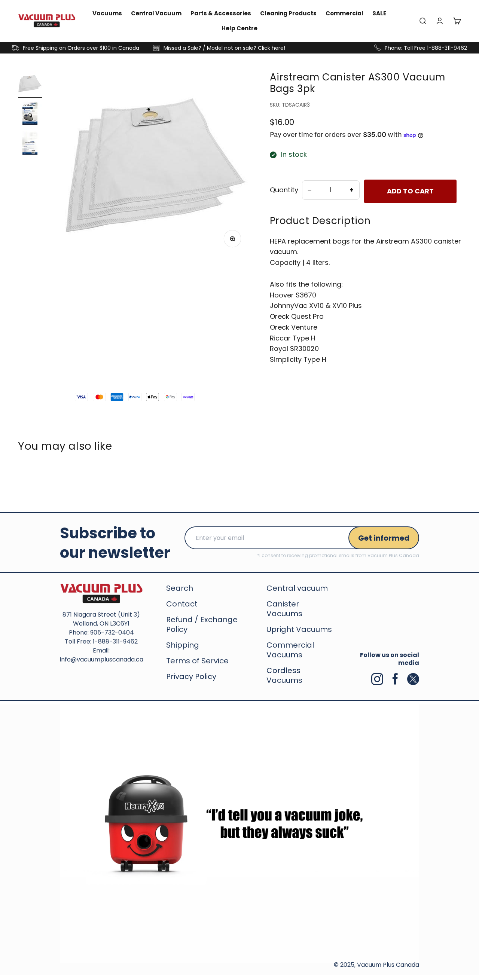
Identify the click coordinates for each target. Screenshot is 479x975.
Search (179, 588)
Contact (182, 604)
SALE (379, 13)
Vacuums (107, 13)
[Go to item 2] (30, 114)
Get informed (383, 538)
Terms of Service (197, 660)
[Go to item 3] (30, 144)
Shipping (182, 645)
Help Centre (239, 28)
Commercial (344, 13)
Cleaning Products (288, 13)
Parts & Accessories (220, 13)
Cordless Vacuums (284, 675)
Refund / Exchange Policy (202, 624)
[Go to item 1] (30, 84)
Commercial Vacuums (290, 650)
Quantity (284, 190)
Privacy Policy (191, 676)
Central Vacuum (156, 13)
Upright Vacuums (299, 629)
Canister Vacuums (284, 609)
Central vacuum (297, 588)
